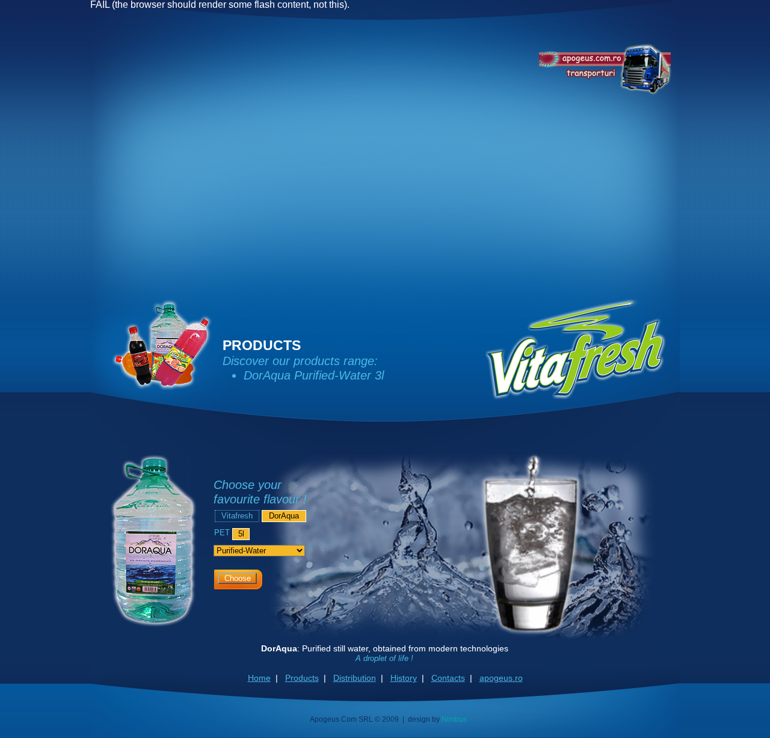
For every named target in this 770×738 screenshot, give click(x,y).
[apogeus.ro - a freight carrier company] (605, 69)
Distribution (354, 678)
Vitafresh (237, 515)
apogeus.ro (501, 678)
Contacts (448, 678)
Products (302, 678)
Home (259, 678)
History (403, 678)
